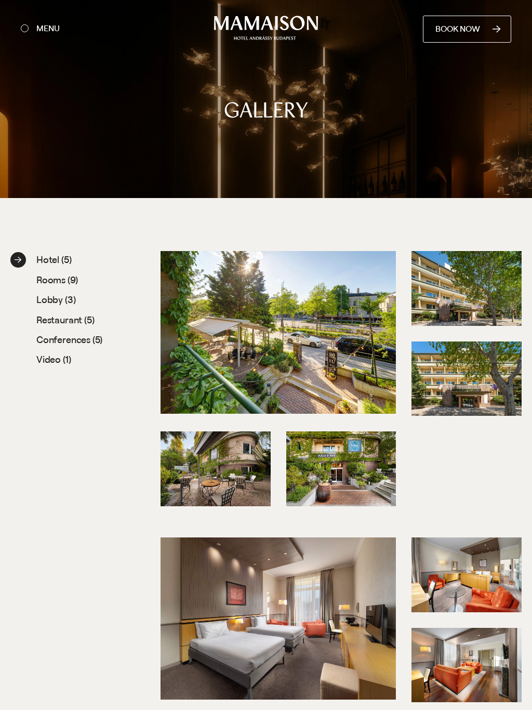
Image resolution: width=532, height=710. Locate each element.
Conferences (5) (69, 339)
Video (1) (53, 359)
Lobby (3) (55, 299)
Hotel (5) (53, 259)
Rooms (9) (56, 279)
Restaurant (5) (65, 319)
